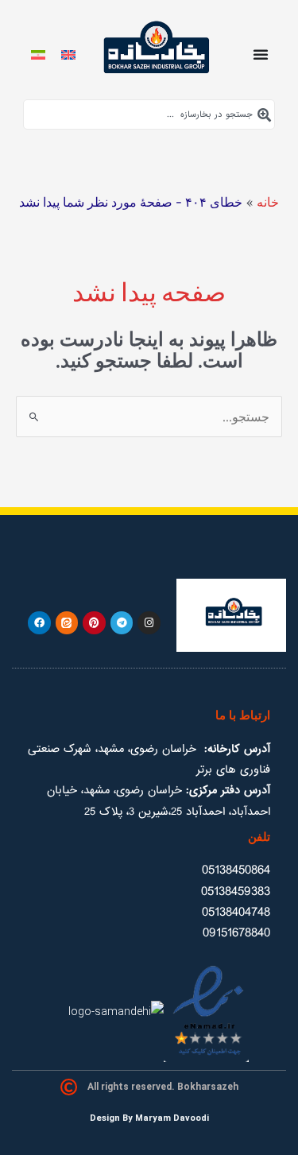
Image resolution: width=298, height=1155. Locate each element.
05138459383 (235, 891)
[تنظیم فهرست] (261, 54)
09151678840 (236, 933)
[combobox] (149, 114)
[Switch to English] (68, 53)
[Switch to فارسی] (38, 53)
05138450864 (236, 870)
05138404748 (236, 912)
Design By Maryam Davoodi (149, 1118)
